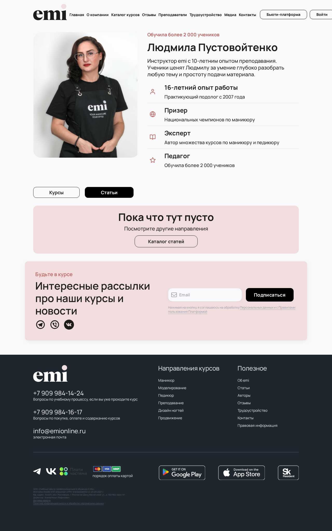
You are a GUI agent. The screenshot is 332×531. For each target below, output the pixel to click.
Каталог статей (166, 241)
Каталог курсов (125, 15)
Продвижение (170, 418)
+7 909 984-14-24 (58, 393)
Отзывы (149, 15)
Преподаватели (172, 15)
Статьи (244, 388)
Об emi (243, 380)
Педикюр (166, 395)
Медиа (230, 15)
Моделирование (172, 388)
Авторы (244, 395)
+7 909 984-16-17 (57, 412)
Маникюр (166, 380)
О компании (98, 15)
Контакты (247, 15)
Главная (77, 15)
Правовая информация (258, 425)
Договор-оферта (42, 500)
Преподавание (171, 403)
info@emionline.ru (59, 431)
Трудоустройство (206, 15)
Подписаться (270, 295)
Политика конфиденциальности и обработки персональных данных (68, 503)
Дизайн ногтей (171, 410)
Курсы (56, 192)
